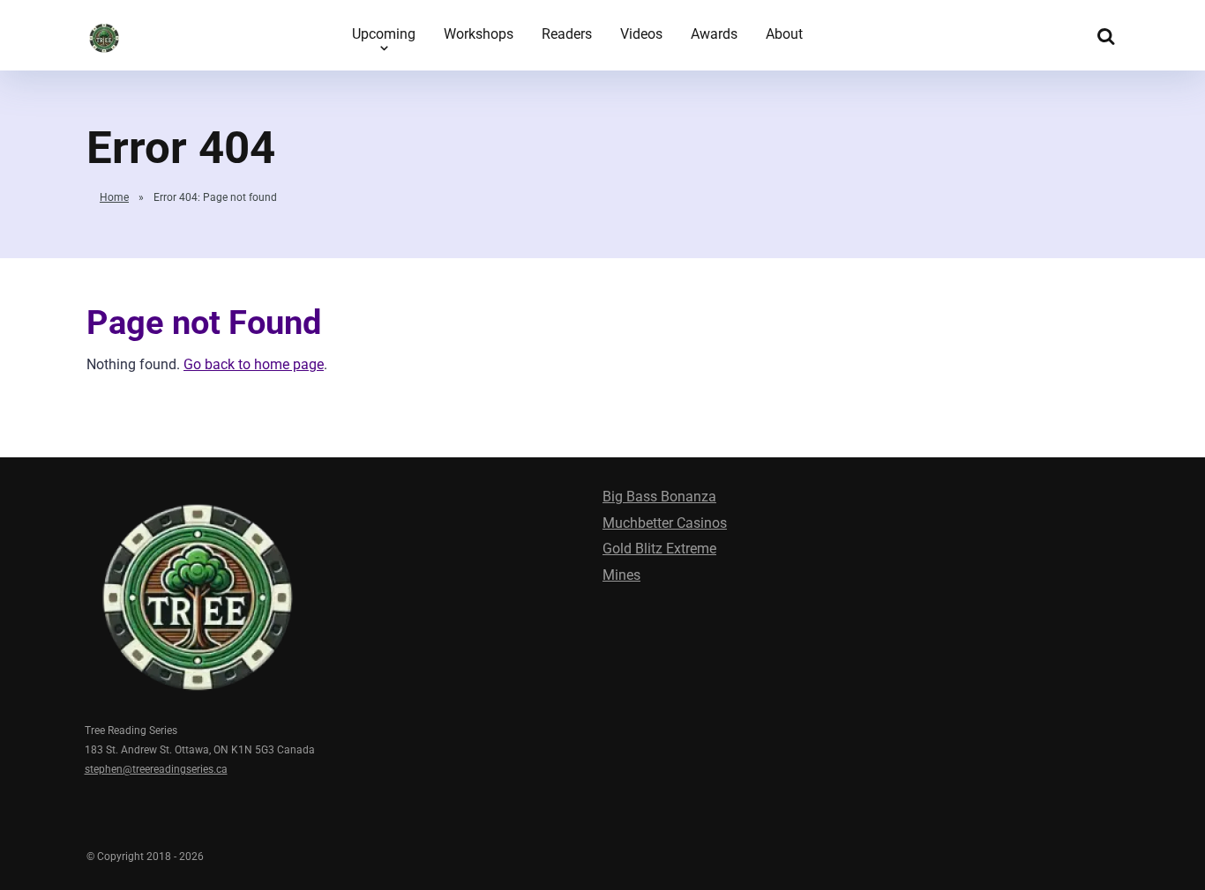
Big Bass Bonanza (659, 496)
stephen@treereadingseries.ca (156, 769)
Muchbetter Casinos (664, 523)
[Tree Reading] (104, 33)
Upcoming (383, 34)
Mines (621, 575)
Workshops (478, 34)
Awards (714, 34)
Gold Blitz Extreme (659, 548)
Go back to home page (253, 364)
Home (114, 197)
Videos (641, 34)
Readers (567, 34)
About (784, 34)
